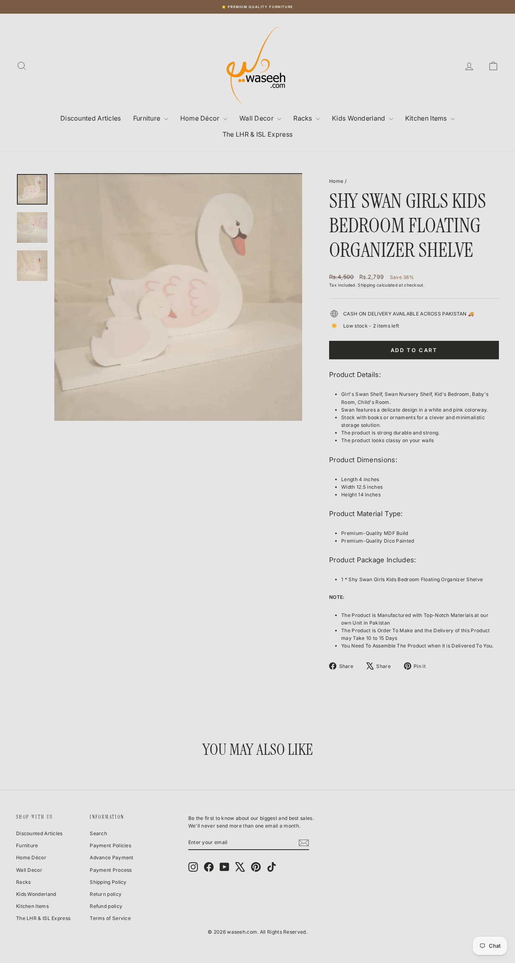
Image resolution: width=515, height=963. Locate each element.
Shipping (366, 285)
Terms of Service (110, 918)
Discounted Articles (90, 118)
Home (336, 181)
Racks (303, 118)
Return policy (106, 894)
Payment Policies (110, 845)
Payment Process (111, 870)
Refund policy (106, 906)
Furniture (147, 118)
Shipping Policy (108, 882)
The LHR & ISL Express (257, 134)
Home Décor (200, 118)
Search (98, 833)
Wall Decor (257, 118)
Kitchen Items (427, 118)
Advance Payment (112, 857)
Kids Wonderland (359, 118)
